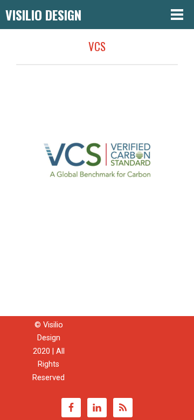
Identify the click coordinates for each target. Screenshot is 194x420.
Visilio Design (43, 14)
